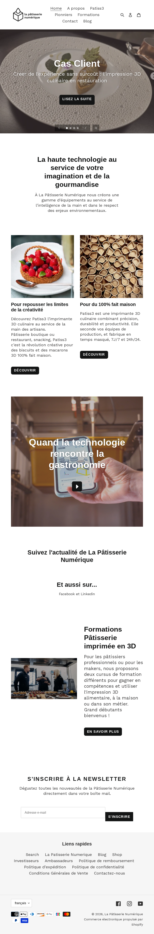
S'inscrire (78, 485)
